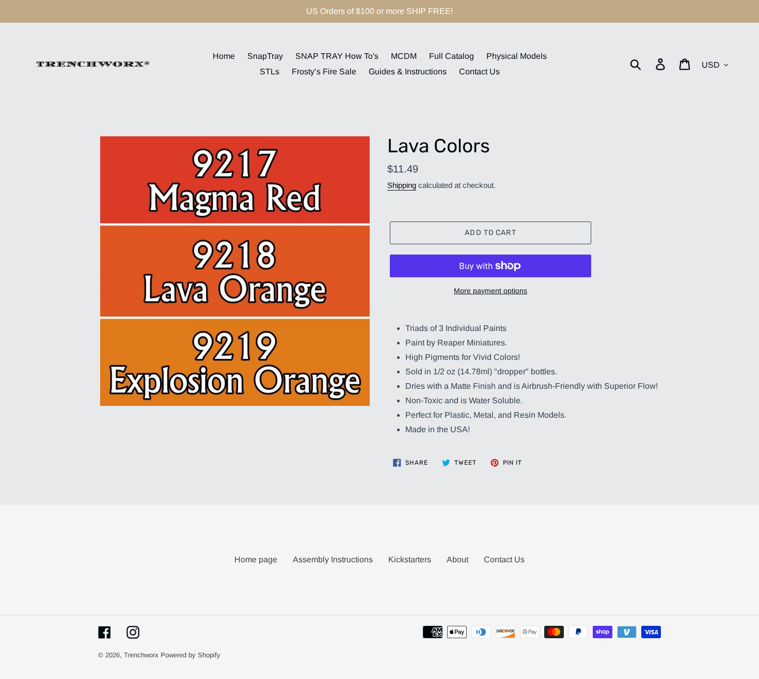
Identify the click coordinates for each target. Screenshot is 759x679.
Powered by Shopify (190, 655)
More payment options (490, 291)
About (457, 559)
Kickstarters (409, 559)
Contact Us (504, 559)
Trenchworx (141, 655)
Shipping (401, 185)
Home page (255, 559)
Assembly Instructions (333, 559)
